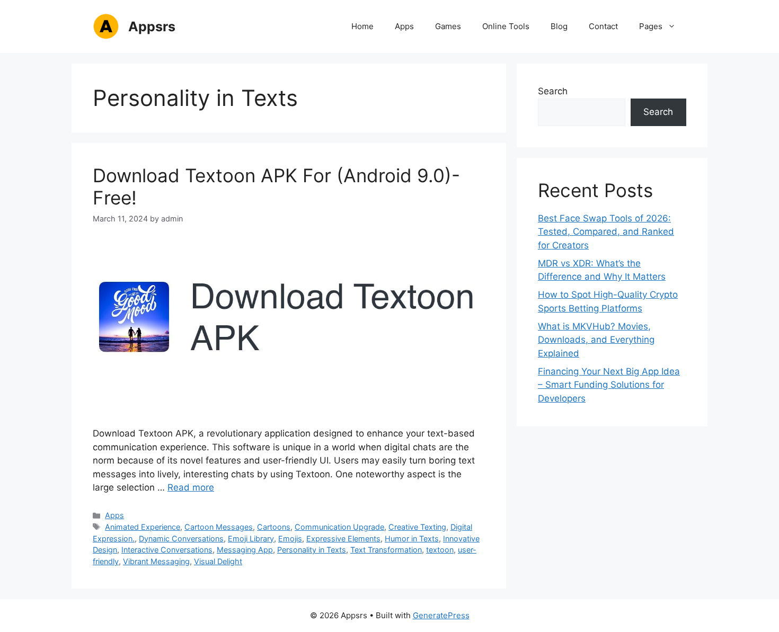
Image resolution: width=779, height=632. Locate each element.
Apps (404, 26)
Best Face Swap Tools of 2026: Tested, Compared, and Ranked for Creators (606, 232)
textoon (440, 549)
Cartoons (273, 526)
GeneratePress (441, 615)
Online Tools (505, 26)
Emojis (290, 538)
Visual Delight (218, 561)
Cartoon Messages (218, 526)
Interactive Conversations (167, 549)
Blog (559, 26)
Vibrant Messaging (156, 561)
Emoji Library (251, 538)
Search (553, 91)
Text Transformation (386, 549)
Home (362, 26)
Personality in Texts (311, 549)
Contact (603, 26)
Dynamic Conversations (181, 538)
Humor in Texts (412, 538)
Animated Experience (142, 526)
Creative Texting (417, 526)
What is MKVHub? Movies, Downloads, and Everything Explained (596, 340)
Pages (650, 26)
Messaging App (245, 549)
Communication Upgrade (339, 526)
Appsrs (151, 26)
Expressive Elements (343, 538)
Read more (190, 487)
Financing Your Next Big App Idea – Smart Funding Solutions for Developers (609, 385)
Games (448, 26)
